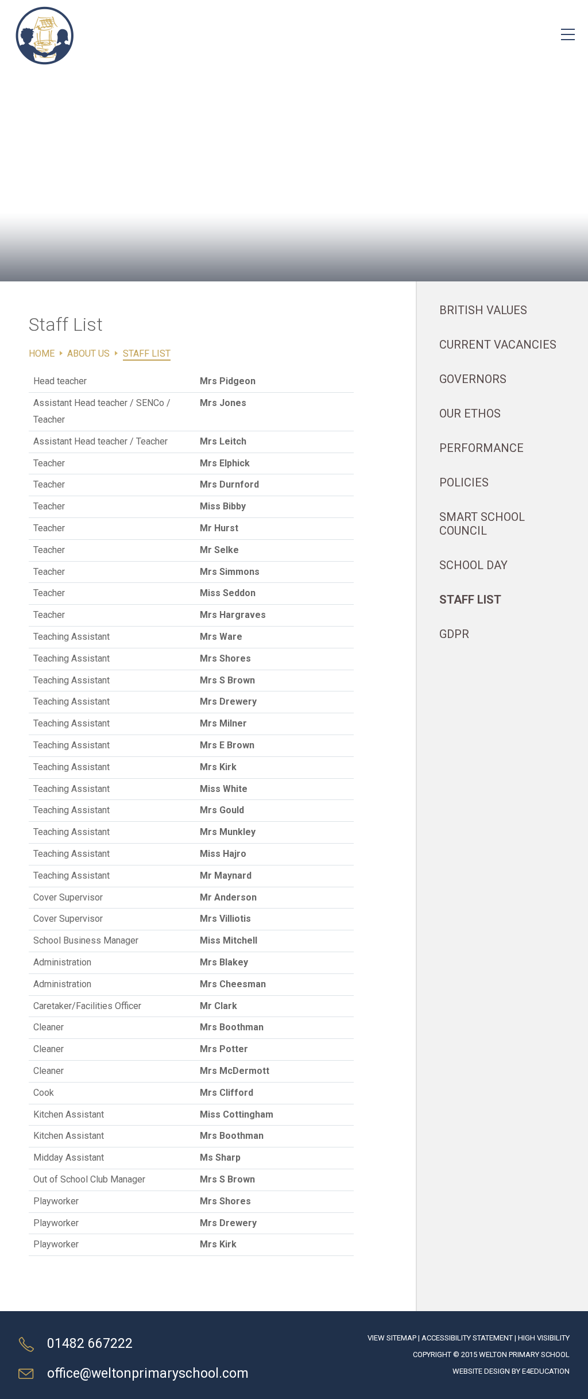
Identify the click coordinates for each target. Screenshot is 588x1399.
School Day (473, 565)
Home (42, 353)
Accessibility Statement (467, 1338)
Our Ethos (470, 413)
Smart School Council (482, 524)
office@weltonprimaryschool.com (148, 1373)
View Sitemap (392, 1338)
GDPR (454, 634)
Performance (481, 448)
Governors (472, 379)
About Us (88, 353)
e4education (546, 1371)
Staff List (147, 353)
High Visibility (544, 1338)
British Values (483, 310)
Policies (464, 482)
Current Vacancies (497, 344)
